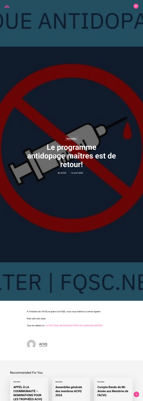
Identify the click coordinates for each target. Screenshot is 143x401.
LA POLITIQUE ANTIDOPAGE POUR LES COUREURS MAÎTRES (74, 325)
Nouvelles (71, 138)
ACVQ (63, 173)
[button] (136, 6)
